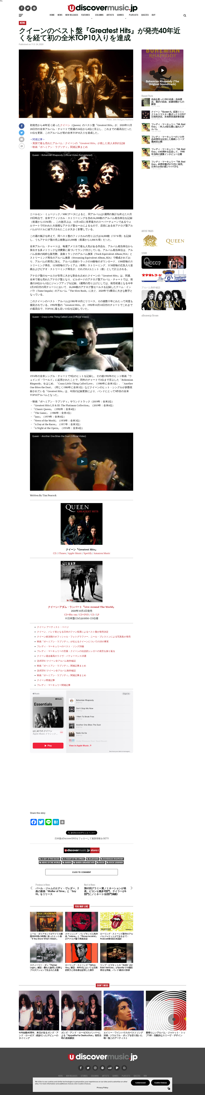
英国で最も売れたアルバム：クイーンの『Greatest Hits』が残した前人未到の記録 (78, 143)
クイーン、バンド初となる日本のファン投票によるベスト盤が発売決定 (72, 632)
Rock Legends (116, 862)
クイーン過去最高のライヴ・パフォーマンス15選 (61, 656)
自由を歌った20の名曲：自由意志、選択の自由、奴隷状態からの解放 (167, 101)
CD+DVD (84, 614)
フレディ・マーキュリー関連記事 (53, 685)
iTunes (62, 553)
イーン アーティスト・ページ (54, 627)
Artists (110, 14)
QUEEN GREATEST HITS (85, 862)
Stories (84, 1075)
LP (97, 614)
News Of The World (51, 862)
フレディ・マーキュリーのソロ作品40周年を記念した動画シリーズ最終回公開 (167, 139)
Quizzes (145, 14)
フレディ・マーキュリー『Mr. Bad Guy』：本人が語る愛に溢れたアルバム (168, 126)
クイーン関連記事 (46, 680)
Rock (101, 862)
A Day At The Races (50, 858)
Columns (99, 14)
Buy (153, 14)
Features (85, 14)
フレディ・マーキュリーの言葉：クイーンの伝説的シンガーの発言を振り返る (76, 651)
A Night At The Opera (74, 858)
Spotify (88, 553)
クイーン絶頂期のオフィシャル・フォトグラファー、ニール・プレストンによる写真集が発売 (84, 636)
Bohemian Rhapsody (113, 858)
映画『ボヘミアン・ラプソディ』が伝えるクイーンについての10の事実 (73, 641)
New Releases (71, 14)
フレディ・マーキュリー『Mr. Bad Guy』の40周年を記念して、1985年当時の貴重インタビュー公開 (168, 151)
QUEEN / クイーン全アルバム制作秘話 (56, 661)
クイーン (65, 125)
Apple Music (75, 553)
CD (54, 553)
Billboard (93, 858)
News (60, 14)
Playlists (133, 14)
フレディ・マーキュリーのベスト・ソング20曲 (60, 646)
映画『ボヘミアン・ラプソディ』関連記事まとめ (60, 147)
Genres (120, 14)
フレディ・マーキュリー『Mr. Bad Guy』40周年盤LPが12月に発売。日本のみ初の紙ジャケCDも (168, 164)
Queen (68, 862)
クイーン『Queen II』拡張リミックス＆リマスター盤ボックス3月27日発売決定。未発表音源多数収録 (168, 114)
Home (52, 14)
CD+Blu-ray (70, 614)
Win (145, 1075)
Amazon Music (102, 553)
